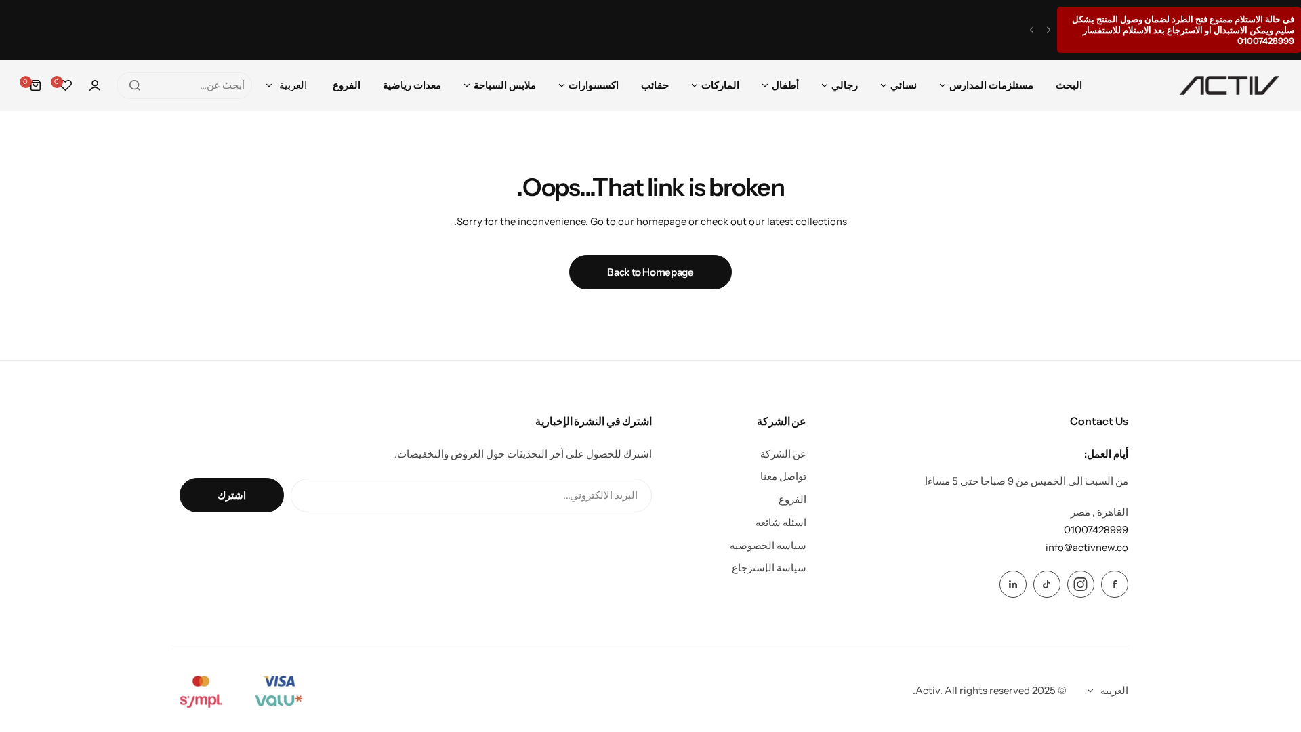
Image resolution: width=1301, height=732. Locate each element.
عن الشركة (783, 453)
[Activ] (1229, 85)
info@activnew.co (1087, 547)
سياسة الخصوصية (768, 545)
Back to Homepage (650, 272)
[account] (95, 85)
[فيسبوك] (1114, 584)
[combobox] (184, 85)
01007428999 (1096, 529)
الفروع (792, 499)
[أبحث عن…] (135, 85)
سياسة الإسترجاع (769, 567)
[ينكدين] (1013, 584)
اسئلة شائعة (781, 522)
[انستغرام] (1080, 584)
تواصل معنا (783, 476)
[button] (1048, 30)
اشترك (232, 495)
